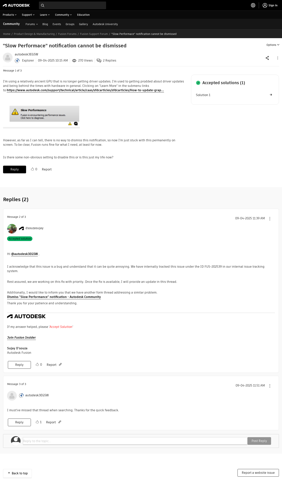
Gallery (83, 24)
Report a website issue (258, 473)
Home (6, 34)
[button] (277, 57)
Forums (30, 24)
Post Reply (259, 441)
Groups (70, 24)
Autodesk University (105, 24)
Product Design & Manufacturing (34, 34)
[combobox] (72, 5)
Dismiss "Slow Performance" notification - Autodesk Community (54, 297)
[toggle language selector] (253, 5)
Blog (45, 24)
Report (47, 169)
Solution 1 (203, 95)
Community (11, 24)
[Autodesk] (16, 5)
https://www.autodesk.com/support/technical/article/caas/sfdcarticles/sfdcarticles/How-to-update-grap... (85, 90)
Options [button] (271, 45)
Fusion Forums (67, 34)
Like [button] (32, 169)
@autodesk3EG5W (24, 254)
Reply (14, 169)
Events (57, 24)
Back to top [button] (20, 473)
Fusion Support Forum (94, 34)
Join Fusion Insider (21, 337)
